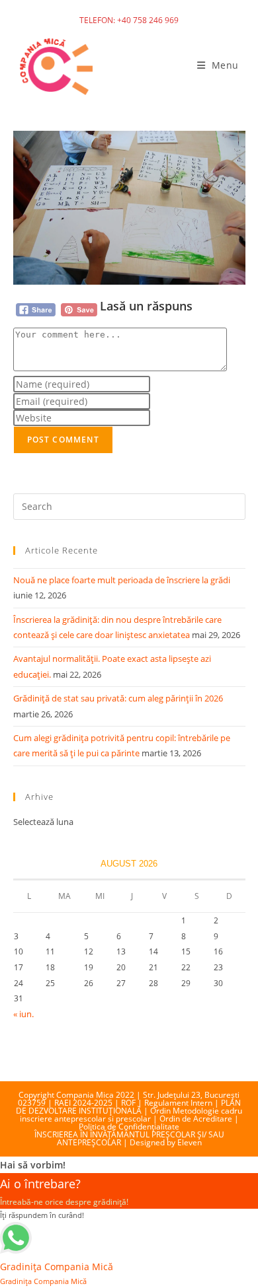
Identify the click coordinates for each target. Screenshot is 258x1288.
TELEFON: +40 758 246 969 (129, 20)
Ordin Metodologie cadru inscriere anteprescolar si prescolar (131, 1114)
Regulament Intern (178, 1102)
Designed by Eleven (166, 1142)
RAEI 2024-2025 (83, 1102)
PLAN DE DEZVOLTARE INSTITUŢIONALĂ (128, 1106)
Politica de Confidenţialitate (129, 1126)
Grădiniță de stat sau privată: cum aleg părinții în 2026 (118, 698)
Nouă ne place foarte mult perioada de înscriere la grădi (121, 580)
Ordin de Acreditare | (199, 1118)
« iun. (23, 1014)
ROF (128, 1102)
